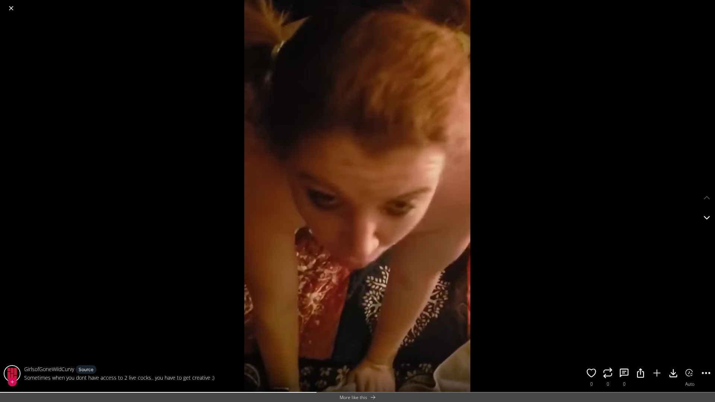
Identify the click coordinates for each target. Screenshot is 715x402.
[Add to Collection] (657, 374)
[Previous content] (706, 197)
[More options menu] (707, 4)
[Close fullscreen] (11, 8)
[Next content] (706, 217)
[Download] (673, 374)
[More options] (706, 374)
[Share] (640, 374)
